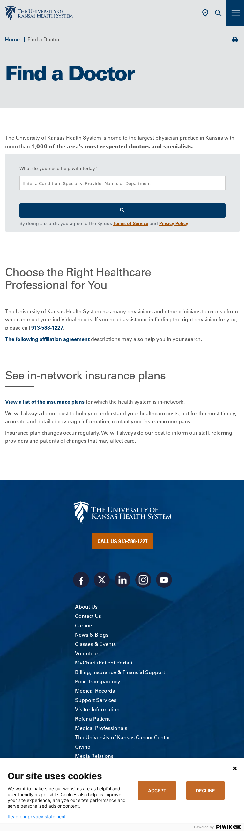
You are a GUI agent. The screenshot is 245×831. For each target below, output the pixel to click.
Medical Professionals (101, 728)
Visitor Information (97, 709)
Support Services (95, 700)
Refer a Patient (92, 719)
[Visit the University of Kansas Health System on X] (102, 580)
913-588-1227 (47, 327)
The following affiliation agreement (47, 339)
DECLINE (205, 790)
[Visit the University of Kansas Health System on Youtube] (164, 580)
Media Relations (94, 756)
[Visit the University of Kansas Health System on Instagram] (143, 580)
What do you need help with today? (58, 168)
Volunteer (86, 653)
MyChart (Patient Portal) (103, 662)
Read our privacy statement (37, 816)
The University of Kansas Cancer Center (122, 737)
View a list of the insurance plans (45, 402)
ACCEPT (157, 790)
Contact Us (88, 616)
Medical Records (95, 690)
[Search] (122, 210)
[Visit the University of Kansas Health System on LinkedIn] (122, 580)
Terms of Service (130, 223)
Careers (84, 625)
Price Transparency (97, 681)
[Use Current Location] (205, 13)
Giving (83, 746)
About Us (86, 606)
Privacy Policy (173, 223)
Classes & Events (95, 644)
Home (12, 39)
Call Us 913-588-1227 (122, 541)
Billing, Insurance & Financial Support (120, 672)
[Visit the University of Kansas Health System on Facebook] (81, 580)
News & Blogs (91, 635)
